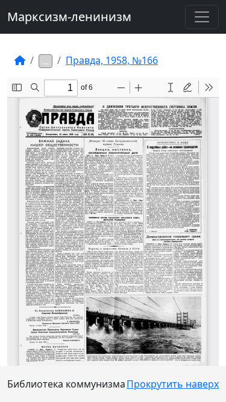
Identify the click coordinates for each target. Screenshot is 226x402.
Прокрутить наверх (173, 384)
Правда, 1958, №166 (112, 60)
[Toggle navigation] (202, 17)
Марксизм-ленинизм (69, 16)
